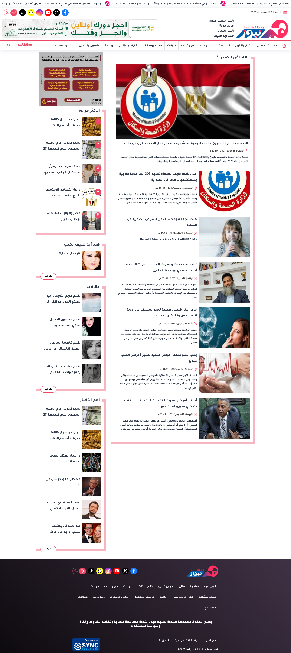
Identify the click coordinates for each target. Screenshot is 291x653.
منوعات (205, 45)
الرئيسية (210, 586)
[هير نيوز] (262, 28)
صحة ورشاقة (153, 45)
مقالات (83, 597)
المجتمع (210, 608)
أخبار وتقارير (243, 45)
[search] (8, 45)
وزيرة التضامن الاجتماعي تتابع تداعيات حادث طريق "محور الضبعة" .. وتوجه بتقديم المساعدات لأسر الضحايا (76, 4)
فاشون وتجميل (89, 45)
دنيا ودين (99, 597)
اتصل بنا (164, 640)
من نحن (211, 640)
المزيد (49, 276)
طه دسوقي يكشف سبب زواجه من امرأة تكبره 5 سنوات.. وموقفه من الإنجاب (213, 4)
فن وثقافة (188, 45)
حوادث (171, 45)
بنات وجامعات (64, 45)
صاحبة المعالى (266, 45)
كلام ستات (223, 45)
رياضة (109, 45)
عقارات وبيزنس (128, 45)
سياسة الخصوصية (187, 640)
